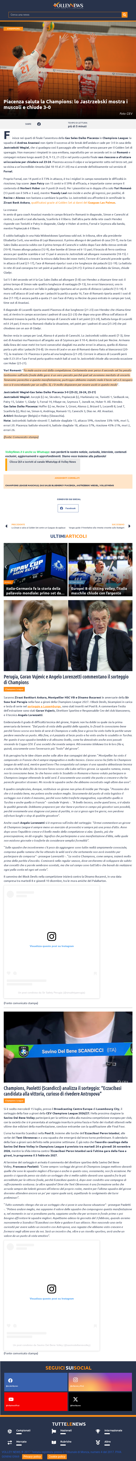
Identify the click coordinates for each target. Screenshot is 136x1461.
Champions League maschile (22, 485)
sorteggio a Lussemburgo (44, 706)
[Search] (124, 14)
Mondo (7, 582)
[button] (39, 124)
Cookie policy (57, 1456)
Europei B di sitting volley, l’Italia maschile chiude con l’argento (99, 590)
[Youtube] (11, 1399)
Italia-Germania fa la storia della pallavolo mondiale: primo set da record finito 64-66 (33, 593)
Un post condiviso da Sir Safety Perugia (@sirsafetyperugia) (51, 992)
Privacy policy (32, 1456)
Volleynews (107, 485)
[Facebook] (10, 1380)
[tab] (26, 1431)
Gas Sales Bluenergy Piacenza (57, 485)
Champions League (13, 28)
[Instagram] (75, 1380)
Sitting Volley (76, 582)
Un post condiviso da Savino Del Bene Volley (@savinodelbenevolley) (51, 1345)
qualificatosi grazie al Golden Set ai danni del (73, 202)
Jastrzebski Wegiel (87, 485)
